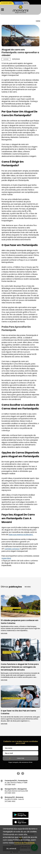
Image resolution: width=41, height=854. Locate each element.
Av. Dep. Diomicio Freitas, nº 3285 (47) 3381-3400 (16, 783)
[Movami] (20, 12)
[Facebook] (18, 774)
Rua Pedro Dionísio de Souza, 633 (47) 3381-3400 (16, 791)
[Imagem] (20, 616)
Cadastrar (20, 758)
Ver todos (28, 587)
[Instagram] (22, 774)
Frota (26, 3)
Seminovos (18, 3)
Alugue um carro (6, 3)
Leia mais (4, 633)
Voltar (38, 21)
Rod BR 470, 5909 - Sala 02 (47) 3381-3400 (14, 799)
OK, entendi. (11, 848)
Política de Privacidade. (24, 842)
